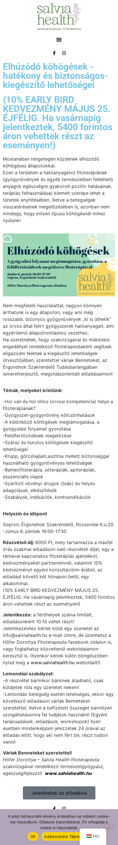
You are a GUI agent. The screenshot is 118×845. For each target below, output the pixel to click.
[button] (59, 39)
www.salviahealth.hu (52, 662)
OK (33, 836)
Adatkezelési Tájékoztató (67, 836)
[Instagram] (63, 53)
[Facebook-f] (54, 53)
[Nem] (109, 826)
